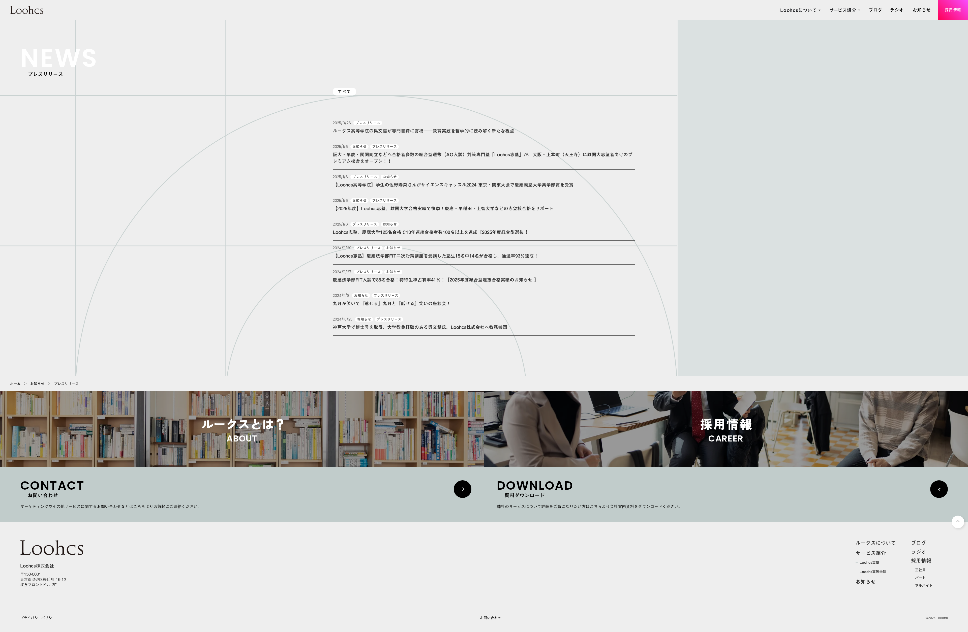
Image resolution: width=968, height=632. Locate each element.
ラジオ (918, 551)
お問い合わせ (490, 618)
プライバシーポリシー (37, 618)
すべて (344, 92)
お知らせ (37, 384)
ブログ (918, 542)
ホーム (15, 384)
